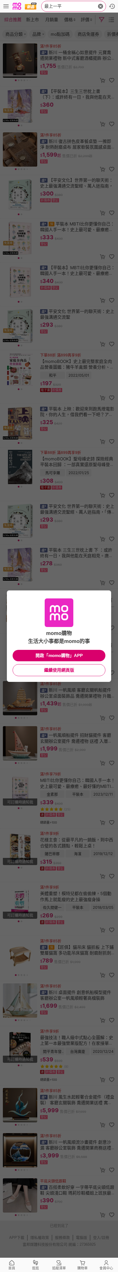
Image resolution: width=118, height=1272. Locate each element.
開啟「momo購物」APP (59, 655)
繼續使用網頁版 (59, 670)
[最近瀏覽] (112, 6)
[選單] (6, 6)
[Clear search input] (100, 6)
